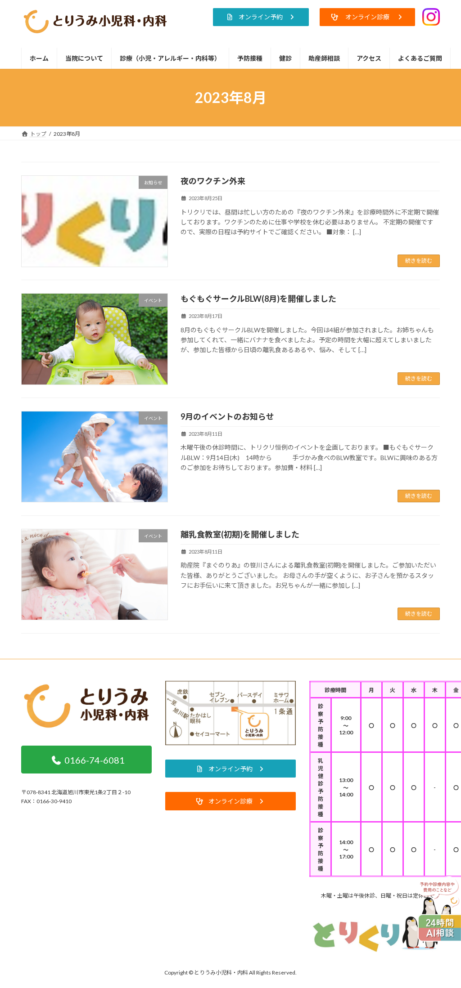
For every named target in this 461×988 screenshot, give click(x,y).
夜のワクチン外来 (213, 181)
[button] (260, 17)
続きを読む (418, 260)
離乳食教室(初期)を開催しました (240, 534)
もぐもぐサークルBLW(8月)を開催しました (258, 299)
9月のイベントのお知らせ (227, 416)
